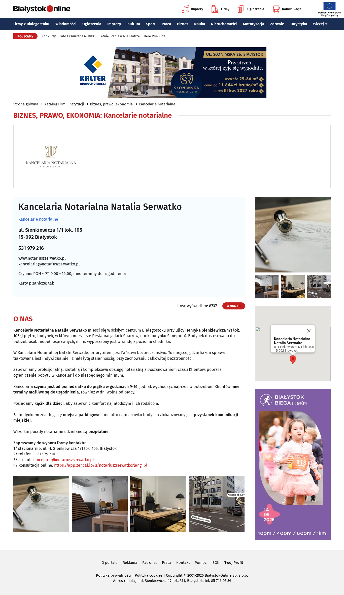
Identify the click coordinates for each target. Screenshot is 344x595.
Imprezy (197, 9)
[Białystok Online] (41, 9)
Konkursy (49, 36)
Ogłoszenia (255, 9)
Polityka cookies (148, 575)
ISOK (215, 562)
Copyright (174, 575)
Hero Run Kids (154, 36)
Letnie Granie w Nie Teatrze (119, 36)
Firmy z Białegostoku (31, 24)
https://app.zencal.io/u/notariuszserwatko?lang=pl (100, 465)
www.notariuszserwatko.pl (42, 258)
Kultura (133, 24)
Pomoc (201, 562)
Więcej (318, 24)
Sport (151, 24)
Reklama (130, 562)
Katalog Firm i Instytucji (64, 104)
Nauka (199, 24)
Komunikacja (291, 9)
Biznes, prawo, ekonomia (111, 104)
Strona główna (25, 104)
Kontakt (183, 562)
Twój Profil (233, 562)
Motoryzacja (253, 24)
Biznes (182, 24)
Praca (166, 24)
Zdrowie (277, 24)
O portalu (109, 562)
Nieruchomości (224, 24)
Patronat (149, 562)
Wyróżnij (233, 306)
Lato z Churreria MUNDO (77, 36)
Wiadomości (65, 24)
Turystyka (298, 24)
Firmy (225, 9)
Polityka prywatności (113, 575)
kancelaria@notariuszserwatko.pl (49, 264)
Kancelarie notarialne (157, 104)
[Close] (309, 331)
